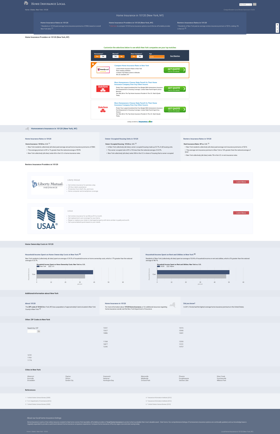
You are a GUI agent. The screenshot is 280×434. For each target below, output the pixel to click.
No (103, 56)
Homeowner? (98, 54)
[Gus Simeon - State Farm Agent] (102, 109)
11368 (105, 341)
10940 (181, 330)
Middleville (144, 378)
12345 (105, 347)
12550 (181, 341)
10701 (29, 355)
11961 (29, 358)
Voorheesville (221, 378)
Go (254, 4)
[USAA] (47, 229)
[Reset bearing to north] (277, 31)
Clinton (67, 378)
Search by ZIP (32, 328)
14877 (105, 344)
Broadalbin (31, 380)
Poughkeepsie (184, 378)
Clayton (68, 376)
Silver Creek (221, 376)
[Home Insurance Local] (27, 4)
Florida (191, 307)
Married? (116, 54)
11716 (29, 360)
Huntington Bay (108, 380)
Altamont (30, 376)
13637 (105, 330)
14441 (181, 333)
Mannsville (144, 376)
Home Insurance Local (48, 4)
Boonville (30, 378)
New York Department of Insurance (140, 309)
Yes (97, 56)
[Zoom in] (277, 24)
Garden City (69, 380)
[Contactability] (103, 70)
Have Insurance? (136, 54)
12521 (105, 328)
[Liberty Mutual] (47, 194)
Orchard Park (145, 380)
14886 (105, 333)
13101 (181, 344)
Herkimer (106, 378)
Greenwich (107, 376)
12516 (181, 328)
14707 (181, 347)
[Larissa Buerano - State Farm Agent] (102, 88)
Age (150, 54)
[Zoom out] (277, 28)
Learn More (241, 182)
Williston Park (221, 380)
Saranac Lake (183, 380)
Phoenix (182, 376)
